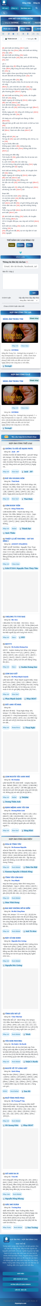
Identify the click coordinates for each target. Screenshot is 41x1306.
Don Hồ (27, 1091)
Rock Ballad (16, 867)
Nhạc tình (6, 1194)
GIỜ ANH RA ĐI (12, 1173)
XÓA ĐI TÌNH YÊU (13, 844)
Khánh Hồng (26, 871)
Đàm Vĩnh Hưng (12, 902)
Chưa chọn (24, 346)
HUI (23, 637)
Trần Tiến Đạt (17, 1017)
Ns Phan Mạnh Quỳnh (20, 677)
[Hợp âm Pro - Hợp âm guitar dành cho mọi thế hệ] (4, 3)
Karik (35, 1061)
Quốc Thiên (10, 533)
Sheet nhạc (34, 318)
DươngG (8, 366)
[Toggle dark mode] (4, 13)
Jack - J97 (15, 452)
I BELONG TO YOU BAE (15, 616)
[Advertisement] (20, 591)
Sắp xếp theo (24, 298)
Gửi (34, 293)
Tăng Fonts (33, 34)
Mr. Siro (15, 620)
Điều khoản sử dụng (20, 1279)
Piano (29, 245)
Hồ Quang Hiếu (11, 1125)
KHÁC (5, 1091)
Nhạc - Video (25, 29)
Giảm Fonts (38, 34)
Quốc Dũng (16, 1071)
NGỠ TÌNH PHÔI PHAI (14, 1098)
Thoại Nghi (30, 727)
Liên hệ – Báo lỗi (20, 1290)
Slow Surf (15, 471)
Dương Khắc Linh (18, 810)
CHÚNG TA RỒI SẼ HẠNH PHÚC (19, 448)
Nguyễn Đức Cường (19, 941)
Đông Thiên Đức (18, 509)
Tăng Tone (9, 34)
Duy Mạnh (16, 880)
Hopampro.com (20, 1303)
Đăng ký (36, 3)
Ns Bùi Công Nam (18, 911)
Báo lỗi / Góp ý (8, 271)
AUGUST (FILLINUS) (19, 544)
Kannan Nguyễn (12, 871)
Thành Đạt (26, 528)
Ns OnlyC (15, 1044)
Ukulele (21, 245)
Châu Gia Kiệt (31, 867)
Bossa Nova (16, 727)
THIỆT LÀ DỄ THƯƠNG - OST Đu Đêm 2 (18, 539)
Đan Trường (32, 1227)
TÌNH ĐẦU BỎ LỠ (12, 1013)
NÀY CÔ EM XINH (13, 938)
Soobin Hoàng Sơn (29, 667)
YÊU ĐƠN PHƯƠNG (13, 1041)
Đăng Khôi (28, 830)
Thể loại (5, 8)
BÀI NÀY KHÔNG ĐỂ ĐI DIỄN (17, 908)
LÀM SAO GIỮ (11, 673)
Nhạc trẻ (26, 23)
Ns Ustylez (16, 780)
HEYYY (8, 644)
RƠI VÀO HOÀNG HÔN (14, 478)
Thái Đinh (15, 481)
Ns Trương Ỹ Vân (18, 1101)
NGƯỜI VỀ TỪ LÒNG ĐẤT (16, 1068)
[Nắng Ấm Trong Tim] (20, 332)
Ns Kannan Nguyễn (19, 847)
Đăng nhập (26, 3)
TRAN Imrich (12, 39)
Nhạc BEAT (31, 698)
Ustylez (25, 797)
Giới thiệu (20, 1273)
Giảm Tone (17, 34)
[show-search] (36, 8)
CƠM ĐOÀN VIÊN (12, 505)
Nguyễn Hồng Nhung (14, 1198)
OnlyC (28, 1061)
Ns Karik (22, 1044)
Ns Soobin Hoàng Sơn (20, 647)
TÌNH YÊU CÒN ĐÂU (14, 877)
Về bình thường (13, 34)
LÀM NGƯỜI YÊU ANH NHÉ (17, 776)
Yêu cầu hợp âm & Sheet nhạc (24, 437)
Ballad (14, 528)
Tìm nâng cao (25, 8)
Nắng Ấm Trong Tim (13, 319)
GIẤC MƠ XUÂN (12, 1204)
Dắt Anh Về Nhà (13, 704)
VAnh (28, 1034)
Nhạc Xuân (7, 1227)
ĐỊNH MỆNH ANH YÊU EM (17, 807)
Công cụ (14, 8)
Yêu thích (3, 34)
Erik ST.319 (10, 568)
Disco (14, 637)
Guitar (11, 245)
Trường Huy (16, 1207)
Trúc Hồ (15, 1177)
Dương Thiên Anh (12, 801)
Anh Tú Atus (31, 931)
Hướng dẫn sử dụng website (21, 1284)
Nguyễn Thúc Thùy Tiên (27, 568)
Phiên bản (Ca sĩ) (9, 29)
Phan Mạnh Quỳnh (13, 698)
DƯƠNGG (14, 23)
